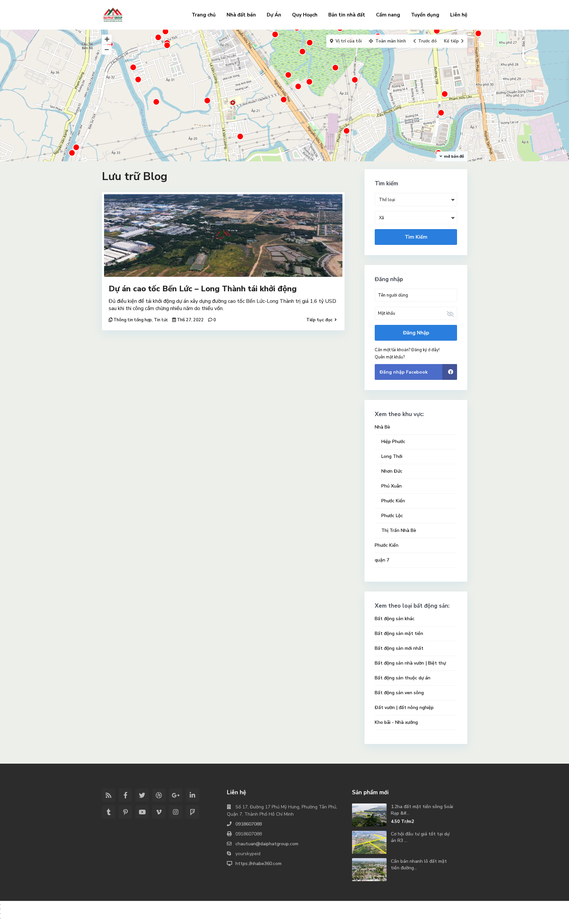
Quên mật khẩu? (390, 357)
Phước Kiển (393, 501)
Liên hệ (458, 15)
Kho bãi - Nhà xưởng (396, 722)
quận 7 (382, 560)
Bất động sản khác (395, 619)
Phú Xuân (391, 486)
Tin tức (161, 320)
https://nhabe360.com (258, 863)
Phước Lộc (392, 516)
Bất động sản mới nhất (399, 648)
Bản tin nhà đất (346, 15)
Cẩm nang (388, 15)
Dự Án (274, 15)
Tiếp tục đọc (319, 320)
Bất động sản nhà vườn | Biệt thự (410, 663)
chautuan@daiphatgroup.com (266, 844)
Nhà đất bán (241, 15)
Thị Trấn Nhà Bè (398, 530)
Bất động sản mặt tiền (399, 633)
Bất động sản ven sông (399, 693)
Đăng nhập (416, 332)
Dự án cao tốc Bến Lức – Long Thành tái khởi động (203, 288)
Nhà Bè (382, 427)
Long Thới (391, 456)
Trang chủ (204, 15)
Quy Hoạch (304, 15)
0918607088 (248, 824)
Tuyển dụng (425, 15)
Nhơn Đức (391, 471)
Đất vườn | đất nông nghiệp (404, 707)
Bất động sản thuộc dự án (402, 678)
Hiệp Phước (393, 441)
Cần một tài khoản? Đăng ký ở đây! (407, 350)
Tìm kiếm (416, 237)
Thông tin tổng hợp (132, 320)
